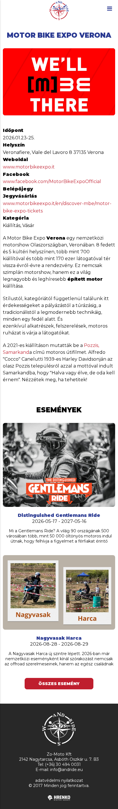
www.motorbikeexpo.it (29, 167)
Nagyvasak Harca (59, 638)
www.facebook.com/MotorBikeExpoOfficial (52, 181)
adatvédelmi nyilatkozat (59, 780)
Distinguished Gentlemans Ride (59, 515)
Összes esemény (59, 683)
